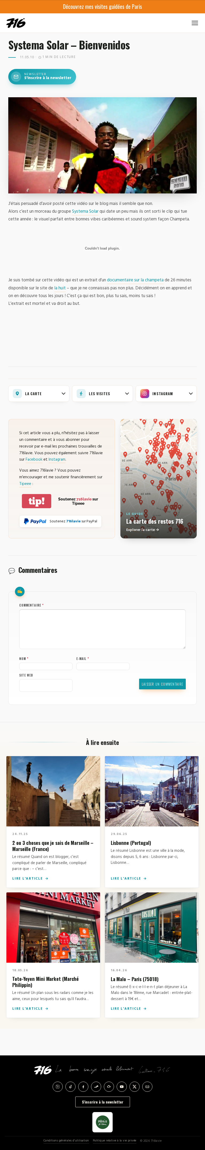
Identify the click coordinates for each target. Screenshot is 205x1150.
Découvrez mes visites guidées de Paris (102, 6)
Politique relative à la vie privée (114, 1141)
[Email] (147, 1087)
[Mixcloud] (109, 1087)
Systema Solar (85, 211)
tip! (37, 501)
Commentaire (31, 605)
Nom (24, 658)
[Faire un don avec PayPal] (35, 521)
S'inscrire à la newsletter (102, 1102)
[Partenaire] (102, 1122)
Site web (26, 675)
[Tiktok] (70, 1087)
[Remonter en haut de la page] (192, 1116)
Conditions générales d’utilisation (66, 1141)
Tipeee (25, 484)
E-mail (82, 658)
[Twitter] (134, 1087)
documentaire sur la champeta (135, 280)
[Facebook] (83, 1087)
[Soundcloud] (96, 1087)
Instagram (57, 459)
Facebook (34, 459)
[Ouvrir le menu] (195, 23)
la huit (60, 288)
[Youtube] (122, 1087)
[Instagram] (58, 1087)
